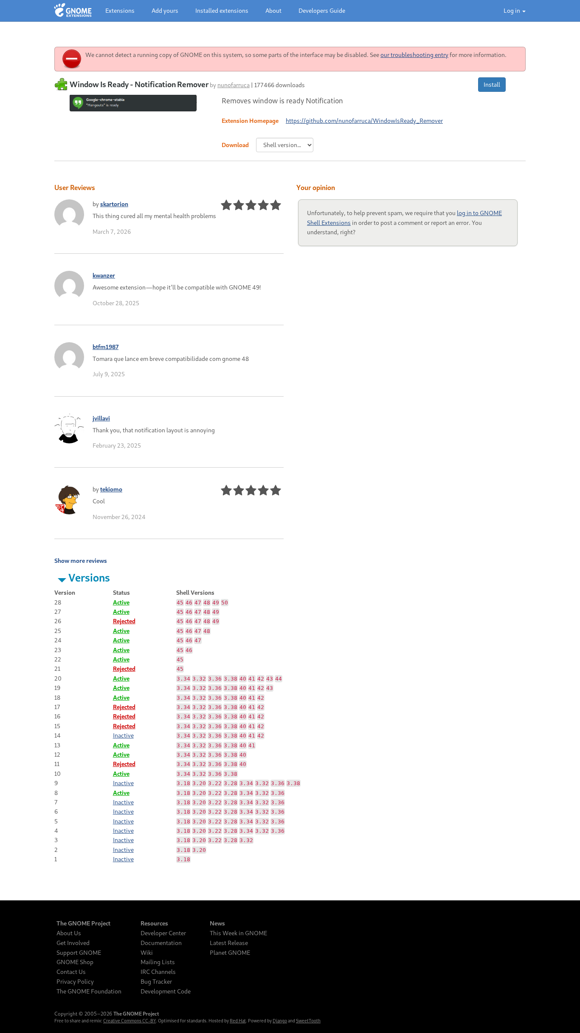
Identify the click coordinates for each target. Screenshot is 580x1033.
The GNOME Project (83, 923)
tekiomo (111, 489)
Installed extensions (221, 10)
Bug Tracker (156, 981)
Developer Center (163, 933)
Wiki (147, 952)
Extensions (120, 10)
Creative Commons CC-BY (129, 1020)
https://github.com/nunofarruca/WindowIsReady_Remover (364, 120)
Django (280, 1020)
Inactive (123, 735)
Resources (154, 923)
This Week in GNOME (238, 933)
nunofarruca (233, 84)
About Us (68, 933)
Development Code (166, 991)
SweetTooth (308, 1020)
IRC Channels (158, 971)
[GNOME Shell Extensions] (73, 10)
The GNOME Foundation (88, 991)
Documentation (161, 942)
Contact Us (71, 971)
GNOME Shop (74, 962)
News (217, 923)
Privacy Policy (75, 981)
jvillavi (101, 418)
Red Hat (238, 1020)
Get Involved (73, 942)
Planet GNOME (230, 952)
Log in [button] (512, 10)
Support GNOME (78, 952)
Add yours (165, 10)
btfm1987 (105, 346)
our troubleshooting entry (414, 54)
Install (492, 84)
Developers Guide (321, 10)
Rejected (124, 620)
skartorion (114, 203)
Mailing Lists (158, 962)
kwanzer (104, 275)
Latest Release (229, 942)
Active (121, 602)
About (273, 10)
